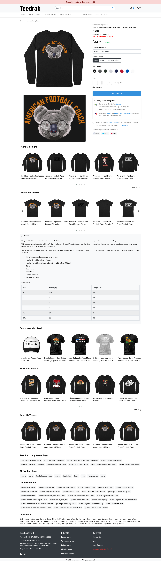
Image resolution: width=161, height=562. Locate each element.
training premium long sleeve (31, 460)
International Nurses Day (131, 521)
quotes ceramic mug (28, 496)
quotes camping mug (99, 500)
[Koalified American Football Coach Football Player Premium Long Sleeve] (31, 431)
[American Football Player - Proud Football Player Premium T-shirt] (80, 208)
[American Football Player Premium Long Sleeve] (104, 162)
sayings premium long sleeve (111, 460)
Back (102, 60)
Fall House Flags (125, 519)
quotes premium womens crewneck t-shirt (36, 508)
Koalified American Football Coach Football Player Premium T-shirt (31, 224)
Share (97, 133)
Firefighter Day (63, 521)
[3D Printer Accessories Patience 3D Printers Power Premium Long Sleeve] (31, 384)
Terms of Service (67, 541)
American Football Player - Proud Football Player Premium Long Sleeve (55, 178)
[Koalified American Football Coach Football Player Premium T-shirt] (32, 208)
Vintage (65, 524)
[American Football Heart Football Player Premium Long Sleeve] (80, 162)
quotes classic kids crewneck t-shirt (81, 496)
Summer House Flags (110, 519)
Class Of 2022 (106, 521)
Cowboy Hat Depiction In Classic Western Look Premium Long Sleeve (127, 400)
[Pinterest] (25, 554)
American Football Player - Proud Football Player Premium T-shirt (79, 224)
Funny (71, 524)
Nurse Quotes (85, 524)
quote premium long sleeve (54, 460)
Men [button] (31, 15)
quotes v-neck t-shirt (105, 488)
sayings (57, 476)
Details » (119, 104)
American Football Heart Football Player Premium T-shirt (103, 224)
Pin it (114, 133)
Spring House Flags (94, 519)
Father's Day (117, 521)
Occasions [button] (87, 15)
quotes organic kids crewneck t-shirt (123, 500)
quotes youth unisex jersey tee (119, 492)
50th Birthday (34, 521)
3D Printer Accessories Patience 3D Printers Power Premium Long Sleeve (30, 400)
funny (76, 476)
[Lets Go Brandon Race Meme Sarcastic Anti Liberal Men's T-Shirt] (80, 344)
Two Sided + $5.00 (113, 60)
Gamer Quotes (96, 524)
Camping (58, 524)
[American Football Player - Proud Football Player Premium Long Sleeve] (56, 162)
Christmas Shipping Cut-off (102, 549)
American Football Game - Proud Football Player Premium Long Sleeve (127, 178)
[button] (76, 184)
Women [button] (39, 15)
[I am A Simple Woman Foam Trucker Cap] (31, 344)
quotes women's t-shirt (86, 488)
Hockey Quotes (118, 524)
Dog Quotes (107, 524)
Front (96, 60)
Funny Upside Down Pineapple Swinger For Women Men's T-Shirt (129, 360)
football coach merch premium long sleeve (82, 460)
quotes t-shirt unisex (28, 488)
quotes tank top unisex (29, 492)
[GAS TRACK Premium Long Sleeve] (105, 384)
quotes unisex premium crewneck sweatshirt (37, 504)
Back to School (25, 524)
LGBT (77, 524)
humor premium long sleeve (129, 464)
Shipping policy (66, 549)
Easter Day (73, 521)
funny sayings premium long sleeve (103, 464)
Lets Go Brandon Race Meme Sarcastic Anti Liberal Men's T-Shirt (80, 360)
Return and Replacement (123, 113)
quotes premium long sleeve (66, 504)
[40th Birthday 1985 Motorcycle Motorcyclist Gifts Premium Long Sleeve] (56, 384)
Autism (54, 521)
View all (135, 187)
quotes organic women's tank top (91, 504)
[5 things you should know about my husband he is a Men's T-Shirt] (105, 344)
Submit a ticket (112, 122)
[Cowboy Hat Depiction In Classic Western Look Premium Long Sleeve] (129, 384)
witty (83, 476)
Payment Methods (67, 553)
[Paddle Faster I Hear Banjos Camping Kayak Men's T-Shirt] (56, 344)
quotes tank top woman (124, 488)
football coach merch (44, 476)
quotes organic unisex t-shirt (107, 496)
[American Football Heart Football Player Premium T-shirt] (104, 208)
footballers (67, 476)
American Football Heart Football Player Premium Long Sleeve (78, 178)
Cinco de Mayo (94, 521)
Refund (109, 113)
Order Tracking (101, 15)
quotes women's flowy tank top (93, 492)
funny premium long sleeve (56, 464)
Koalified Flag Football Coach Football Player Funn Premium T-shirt (56, 224)
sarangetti (105, 34)
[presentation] (24, 165)
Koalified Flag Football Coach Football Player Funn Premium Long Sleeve (32, 178)
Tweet (106, 133)
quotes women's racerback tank (96, 508)
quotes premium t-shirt (71, 492)
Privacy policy (66, 537)
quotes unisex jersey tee (59, 500)
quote (31, 476)
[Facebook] (22, 554)
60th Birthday (45, 521)
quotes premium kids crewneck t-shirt (68, 508)
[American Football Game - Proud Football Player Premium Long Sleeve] (128, 162)
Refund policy (66, 545)
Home (23, 15)
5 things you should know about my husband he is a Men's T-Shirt (103, 360)
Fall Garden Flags (64, 519)
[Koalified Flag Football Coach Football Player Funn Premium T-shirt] (56, 208)
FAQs (94, 541)
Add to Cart (117, 93)
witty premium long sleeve (78, 464)
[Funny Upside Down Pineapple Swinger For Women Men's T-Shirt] (129, 344)
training (23, 476)
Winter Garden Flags (78, 519)
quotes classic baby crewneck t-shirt (52, 496)
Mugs (77, 15)
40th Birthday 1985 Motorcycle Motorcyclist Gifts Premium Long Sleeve (55, 400)
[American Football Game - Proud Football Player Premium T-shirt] (128, 208)
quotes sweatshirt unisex (66, 488)
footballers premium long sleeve (32, 464)
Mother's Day (83, 521)
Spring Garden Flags (32, 519)
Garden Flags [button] (65, 15)
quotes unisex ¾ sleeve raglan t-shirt (34, 500)
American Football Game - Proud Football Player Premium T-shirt (127, 224)
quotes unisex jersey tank (80, 500)
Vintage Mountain (38, 524)
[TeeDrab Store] (30, 8)
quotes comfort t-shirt (114, 504)
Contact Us (97, 537)
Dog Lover (49, 524)
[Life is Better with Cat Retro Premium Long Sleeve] (80, 384)
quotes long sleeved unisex (50, 492)
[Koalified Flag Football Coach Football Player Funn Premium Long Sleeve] (32, 162)
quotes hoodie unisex (46, 488)
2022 (21, 519)
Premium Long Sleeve (33, 21)
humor (103, 476)
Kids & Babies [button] (50, 15)
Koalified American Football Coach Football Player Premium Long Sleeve (30, 447)
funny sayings (93, 476)
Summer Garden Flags (48, 519)
